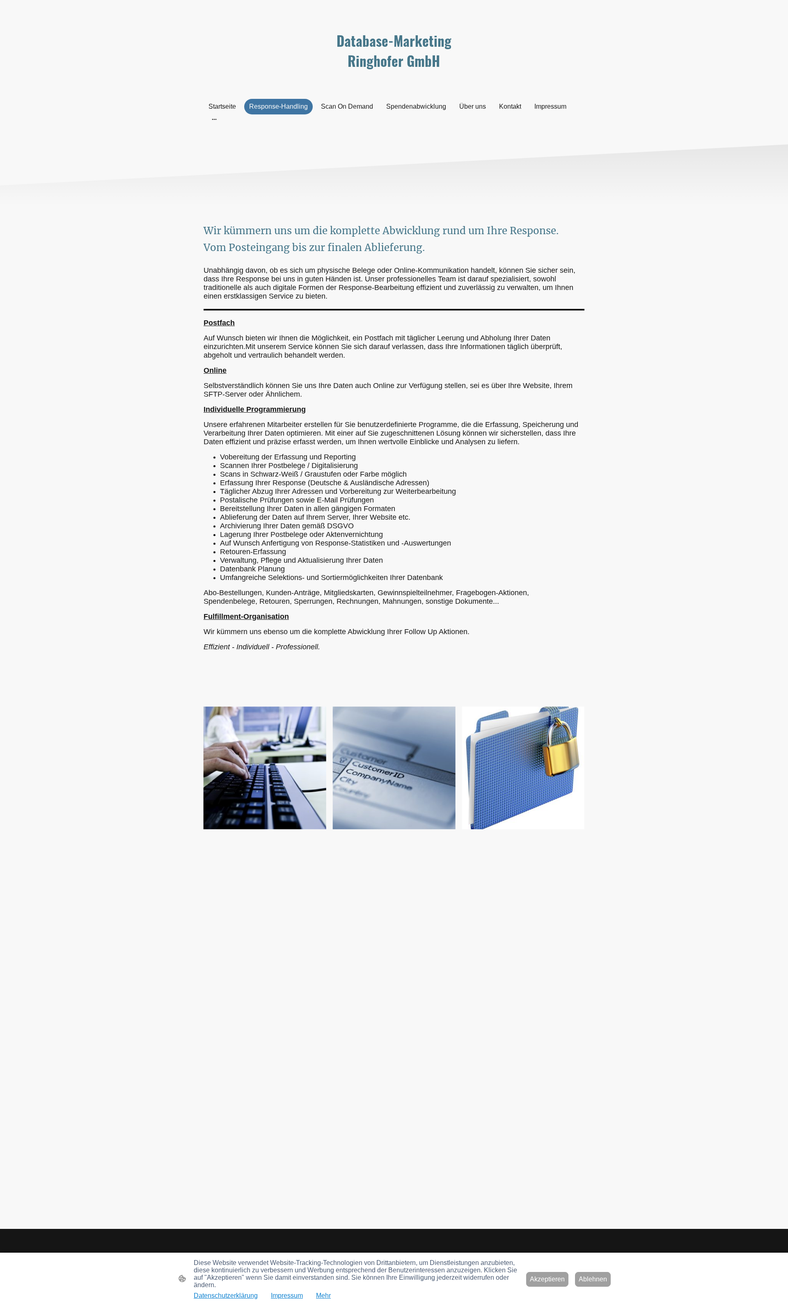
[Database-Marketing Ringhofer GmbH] (394, 78)
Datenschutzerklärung (226, 1295)
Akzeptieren (547, 1279)
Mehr (323, 1295)
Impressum (287, 1295)
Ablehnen (593, 1279)
